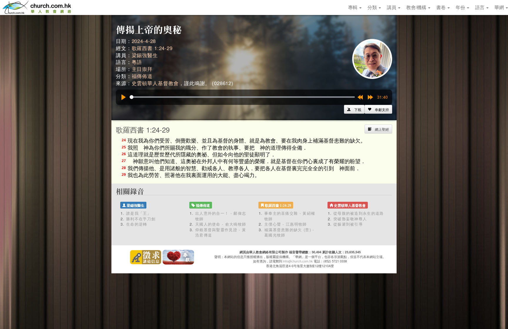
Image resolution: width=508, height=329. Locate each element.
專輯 (353, 7)
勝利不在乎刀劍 (141, 218)
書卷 (441, 7)
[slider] (242, 97)
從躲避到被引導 (348, 224)
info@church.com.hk (298, 261)
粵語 (137, 61)
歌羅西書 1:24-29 (152, 48)
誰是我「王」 (138, 213)
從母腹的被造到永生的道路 (358, 213)
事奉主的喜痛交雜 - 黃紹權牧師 (289, 215)
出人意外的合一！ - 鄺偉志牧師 (220, 215)
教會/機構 (416, 7)
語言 (480, 7)
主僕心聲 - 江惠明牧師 (285, 224)
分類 (372, 7)
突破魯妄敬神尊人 (350, 218)
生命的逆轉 (136, 224)
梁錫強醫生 (145, 55)
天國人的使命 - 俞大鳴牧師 (220, 224)
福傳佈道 (142, 76)
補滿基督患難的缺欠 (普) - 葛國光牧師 (289, 232)
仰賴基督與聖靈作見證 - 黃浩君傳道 (220, 232)
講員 (392, 7)
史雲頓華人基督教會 (155, 83)
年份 (461, 7)
